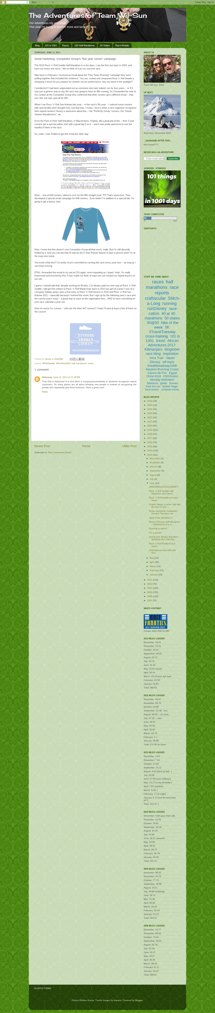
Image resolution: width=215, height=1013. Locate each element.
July (152, 479)
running (169, 303)
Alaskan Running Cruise (162, 369)
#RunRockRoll (63, 363)
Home (86, 446)
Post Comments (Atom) (59, 452)
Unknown (47, 377)
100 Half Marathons (84, 45)
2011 (150, 584)
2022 (150, 417)
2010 (150, 588)
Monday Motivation (162, 379)
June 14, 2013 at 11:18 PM (66, 377)
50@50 (153, 323)
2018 (150, 434)
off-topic (168, 362)
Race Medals (122, 45)
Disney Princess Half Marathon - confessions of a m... (164, 523)
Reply (45, 392)
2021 (150, 421)
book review (152, 389)
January (154, 574)
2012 (150, 580)
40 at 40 (168, 313)
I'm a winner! (155, 533)
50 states (172, 318)
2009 (150, 592)
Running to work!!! (158, 528)
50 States (105, 45)
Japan (170, 358)
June (152, 483)
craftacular (155, 298)
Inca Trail (156, 358)
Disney (155, 362)
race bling (153, 354)
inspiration (170, 354)
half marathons (79, 363)
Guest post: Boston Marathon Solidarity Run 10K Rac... (163, 538)
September (155, 471)
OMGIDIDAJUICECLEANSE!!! (163, 487)
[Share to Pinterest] (83, 359)
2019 (150, 430)
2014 (150, 450)
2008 (150, 596)
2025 (150, 405)
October (154, 466)
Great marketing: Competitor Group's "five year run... (163, 512)
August (153, 475)
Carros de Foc (157, 373)
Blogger (139, 1000)
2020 (150, 426)
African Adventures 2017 (163, 343)
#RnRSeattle (48, 363)
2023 (150, 413)
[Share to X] (77, 359)
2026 (150, 401)
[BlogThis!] (74, 359)
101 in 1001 (51, 45)
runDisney (157, 308)
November (155, 462)
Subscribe (173, 158)
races (90, 363)
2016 (150, 442)
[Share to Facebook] (80, 359)
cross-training (156, 336)
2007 (150, 600)
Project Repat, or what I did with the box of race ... (165, 505)
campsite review (170, 389)
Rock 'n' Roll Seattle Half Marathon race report (161, 492)
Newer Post (42, 446)
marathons (153, 318)
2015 (150, 446)
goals (163, 383)
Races (65, 45)
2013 (150, 455)
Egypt (173, 373)
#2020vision (170, 376)
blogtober (172, 349)
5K (167, 327)
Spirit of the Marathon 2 (161, 518)
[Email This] (71, 359)
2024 (150, 409)
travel (160, 341)
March (153, 566)
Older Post (129, 446)
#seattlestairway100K (162, 365)
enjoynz (118, 1000)
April (152, 562)
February (154, 570)
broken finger (170, 386)
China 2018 (153, 376)
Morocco (152, 383)
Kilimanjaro (153, 349)
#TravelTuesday (162, 332)
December (155, 458)
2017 (150, 438)
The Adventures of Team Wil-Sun (88, 15)
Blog (37, 45)
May (152, 558)
